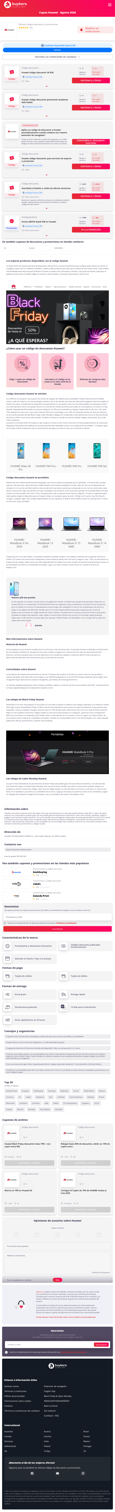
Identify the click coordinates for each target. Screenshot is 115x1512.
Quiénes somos (11, 1386)
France (86, 1436)
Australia (8, 1431)
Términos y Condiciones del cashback (22, 1410)
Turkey (47, 1451)
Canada (8, 1436)
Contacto (8, 1405)
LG (5, 248)
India (46, 1441)
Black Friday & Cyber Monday (57, 1396)
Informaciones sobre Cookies (73, 1352)
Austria (47, 1431)
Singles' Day (49, 1391)
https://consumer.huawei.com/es (19, 849)
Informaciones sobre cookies (17, 1401)
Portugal (87, 1446)
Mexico (86, 1441)
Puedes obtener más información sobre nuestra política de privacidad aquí (66, 1317)
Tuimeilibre (58, 248)
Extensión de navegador (55, 1386)
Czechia (47, 1436)
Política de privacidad (14, 1396)
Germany (8, 1441)
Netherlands (10, 1446)
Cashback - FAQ (51, 1415)
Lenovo (32, 248)
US (84, 1451)
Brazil (86, 1431)
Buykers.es (40, 1292)
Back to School (51, 1405)
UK (5, 1451)
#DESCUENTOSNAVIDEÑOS (56, 1401)
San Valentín (50, 1410)
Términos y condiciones (66, 923)
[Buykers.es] (15, 4)
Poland (47, 1446)
